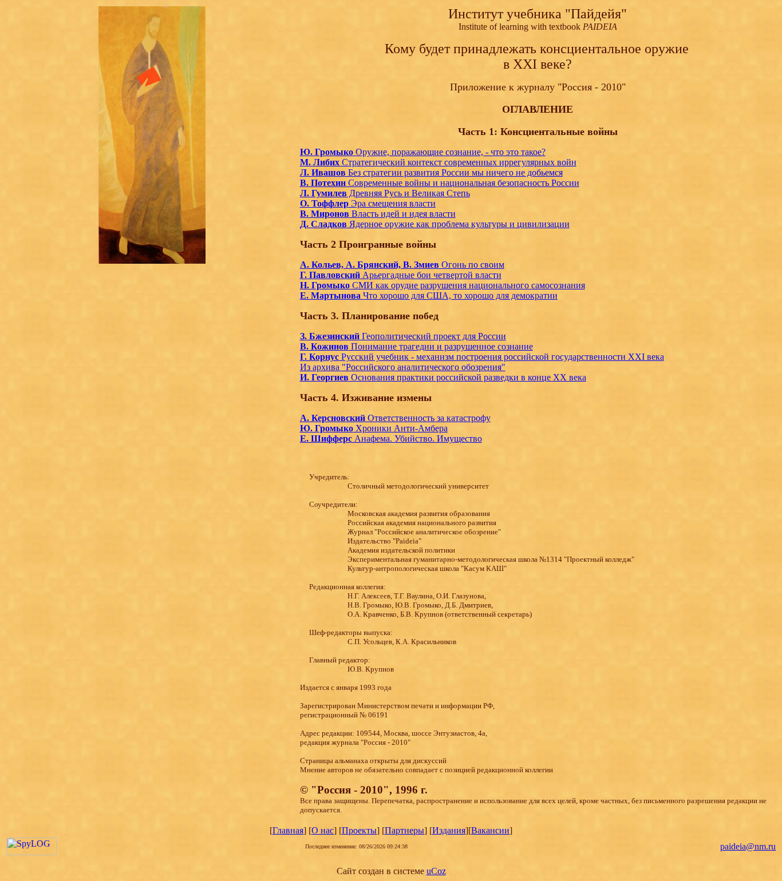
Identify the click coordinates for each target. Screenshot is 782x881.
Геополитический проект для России (403, 336)
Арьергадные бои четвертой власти (400, 275)
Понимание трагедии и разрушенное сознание (416, 346)
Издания (448, 830)
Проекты (359, 830)
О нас (322, 830)
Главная (287, 830)
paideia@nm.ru (748, 846)
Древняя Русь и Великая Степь (385, 193)
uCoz (436, 871)
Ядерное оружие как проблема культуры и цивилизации (435, 224)
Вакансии (490, 830)
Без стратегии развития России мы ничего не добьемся (431, 172)
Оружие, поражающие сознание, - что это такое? (423, 152)
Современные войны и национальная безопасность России (439, 183)
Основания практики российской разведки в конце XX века (443, 377)
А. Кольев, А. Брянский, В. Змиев (369, 264)
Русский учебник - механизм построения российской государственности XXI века (482, 357)
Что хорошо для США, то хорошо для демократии (429, 295)
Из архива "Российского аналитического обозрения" (402, 367)
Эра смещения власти (368, 203)
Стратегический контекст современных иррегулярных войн (438, 162)
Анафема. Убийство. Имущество (391, 438)
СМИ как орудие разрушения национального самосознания (442, 285)
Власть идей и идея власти (378, 214)
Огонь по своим (471, 264)
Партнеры (404, 830)
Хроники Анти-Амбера (374, 428)
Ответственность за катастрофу (395, 418)
